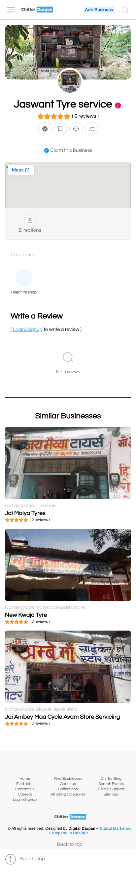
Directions (30, 230)
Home (24, 778)
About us (68, 784)
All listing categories (68, 794)
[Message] (76, 128)
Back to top (70, 844)
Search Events (111, 784)
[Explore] (11, 10)
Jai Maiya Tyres (25, 513)
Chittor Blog (111, 778)
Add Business (99, 10)
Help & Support (111, 789)
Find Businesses (68, 778)
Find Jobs (24, 784)
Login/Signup (25, 799)
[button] (44, 128)
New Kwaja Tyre (26, 615)
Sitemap (111, 794)
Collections (68, 789)
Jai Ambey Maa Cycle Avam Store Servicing (62, 717)
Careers (25, 794)
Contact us (24, 789)
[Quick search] (125, 10)
